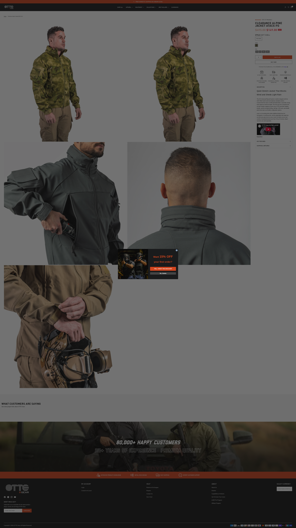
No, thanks (163, 273)
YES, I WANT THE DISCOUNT (163, 269)
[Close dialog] (176, 250)
